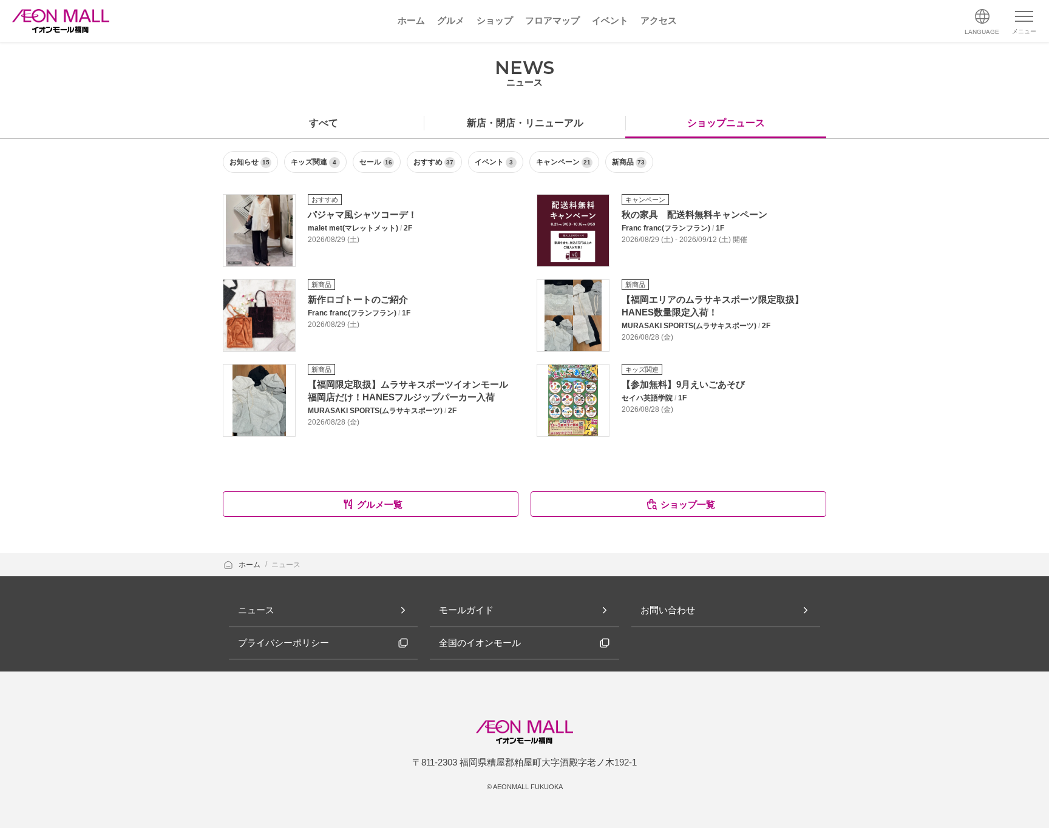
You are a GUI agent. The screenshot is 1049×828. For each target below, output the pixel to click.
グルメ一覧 (379, 504)
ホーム (250, 564)
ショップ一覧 (687, 504)
